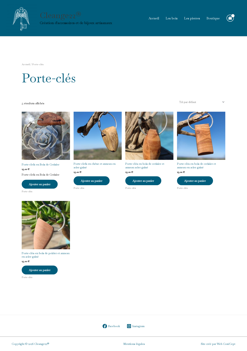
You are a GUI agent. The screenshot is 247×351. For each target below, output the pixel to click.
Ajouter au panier (39, 184)
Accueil (153, 18)
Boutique (213, 18)
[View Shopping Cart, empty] (230, 18)
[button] (239, 18)
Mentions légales (134, 344)
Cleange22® (60, 15)
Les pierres (192, 18)
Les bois (172, 18)
